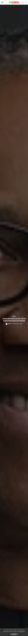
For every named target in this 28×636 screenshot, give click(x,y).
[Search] (25, 2)
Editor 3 (10, 323)
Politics (14, 316)
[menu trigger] (2, 2)
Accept (14, 634)
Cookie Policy (21, 631)
